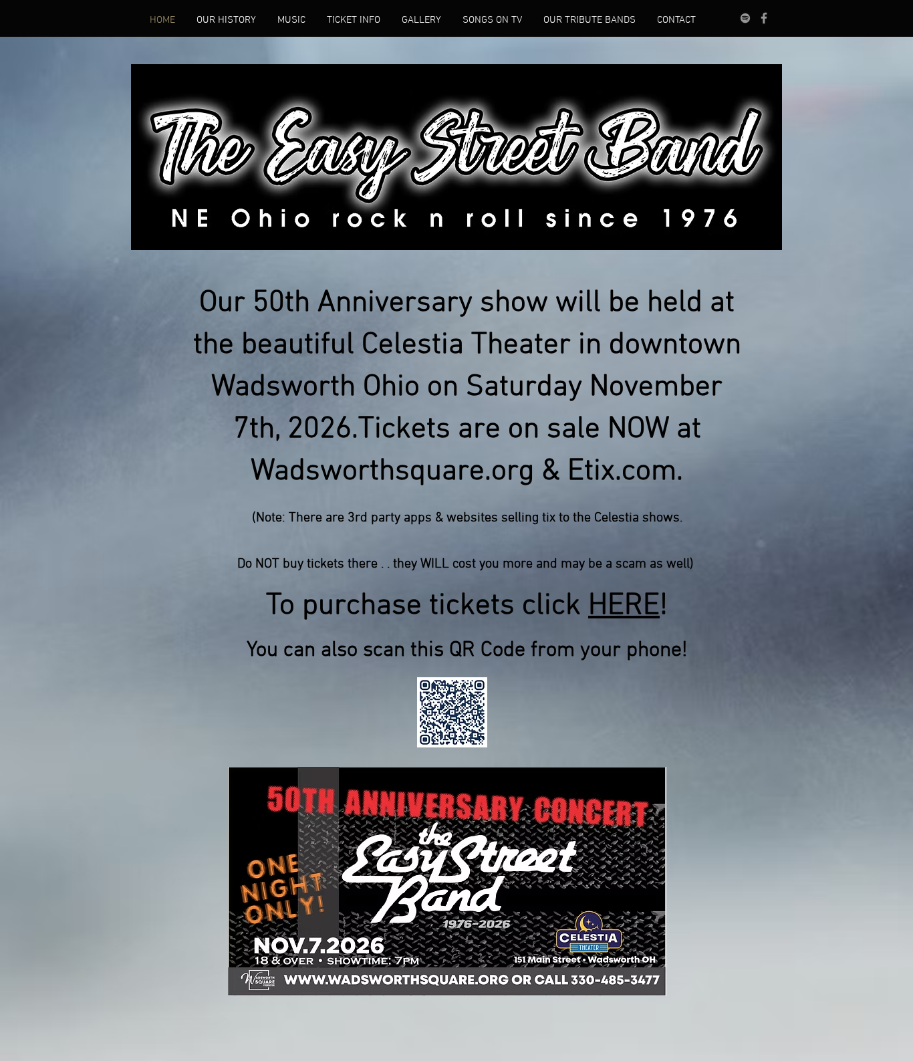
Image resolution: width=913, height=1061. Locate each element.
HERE (624, 606)
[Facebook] (764, 18)
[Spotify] (745, 18)
